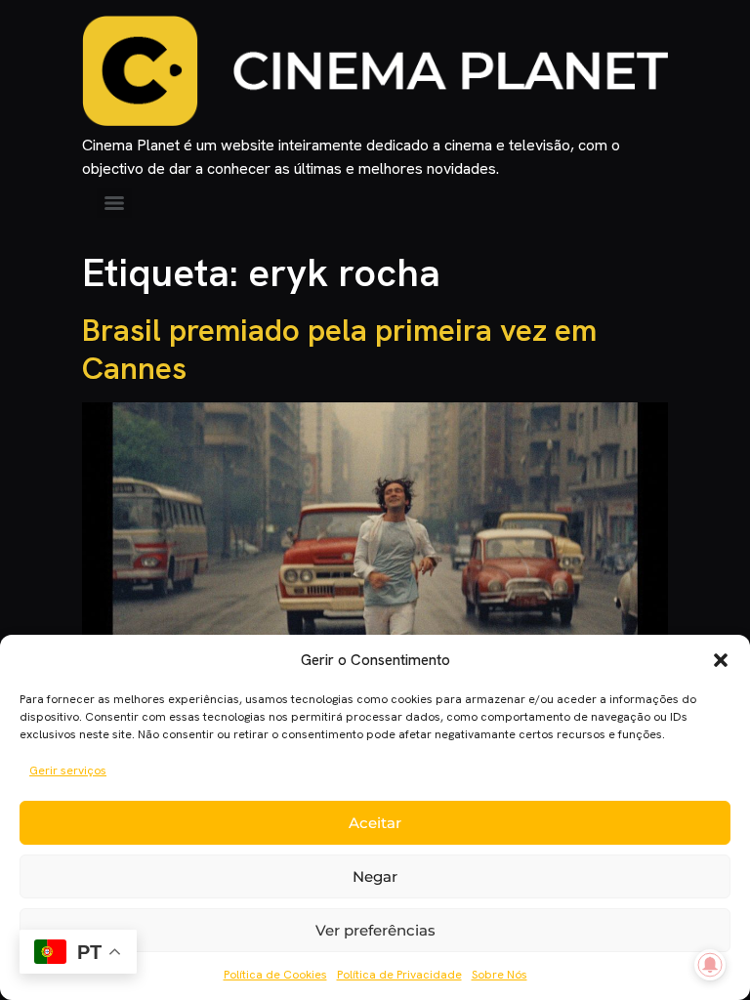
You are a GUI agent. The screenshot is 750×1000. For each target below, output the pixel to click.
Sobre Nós (499, 974)
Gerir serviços (67, 770)
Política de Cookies (275, 974)
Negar (375, 876)
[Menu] (114, 203)
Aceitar (375, 822)
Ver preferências (375, 930)
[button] (720, 660)
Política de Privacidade (399, 974)
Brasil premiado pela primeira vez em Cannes (339, 349)
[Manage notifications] (710, 964)
